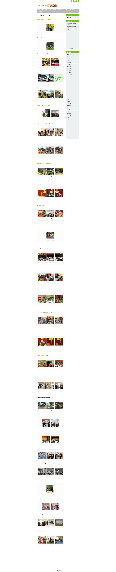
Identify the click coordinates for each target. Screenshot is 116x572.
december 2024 (69, 62)
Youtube (75, 1)
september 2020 (69, 66)
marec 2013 (68, 111)
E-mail (76, 1)
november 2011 (69, 125)
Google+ (73, 1)
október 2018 (69, 72)
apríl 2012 (68, 119)
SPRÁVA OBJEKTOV (48, 9)
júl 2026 (68, 56)
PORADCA (54, 9)
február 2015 (69, 95)
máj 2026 (68, 58)
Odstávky (71, 9)
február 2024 (69, 64)
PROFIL (39, 9)
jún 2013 (68, 107)
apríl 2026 (68, 60)
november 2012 (69, 115)
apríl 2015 (68, 93)
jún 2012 (68, 117)
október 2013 (69, 105)
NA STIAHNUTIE (65, 9)
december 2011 (69, 123)
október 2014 (69, 97)
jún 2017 (68, 78)
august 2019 (69, 70)
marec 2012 (68, 121)
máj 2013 (68, 109)
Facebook (71, 1)
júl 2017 (68, 76)
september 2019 (69, 68)
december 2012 (69, 113)
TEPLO (43, 9)
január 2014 (68, 101)
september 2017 (69, 74)
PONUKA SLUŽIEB (40, 11)
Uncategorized (69, 17)
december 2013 (69, 103)
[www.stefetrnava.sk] (47, 6)
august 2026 (69, 54)
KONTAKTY (59, 9)
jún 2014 (68, 99)
